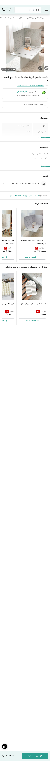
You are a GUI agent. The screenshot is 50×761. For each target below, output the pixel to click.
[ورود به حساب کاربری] (10, 9)
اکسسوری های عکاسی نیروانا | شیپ (37, 18)
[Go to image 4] (8, 69)
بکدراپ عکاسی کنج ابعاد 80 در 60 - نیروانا (24, 195)
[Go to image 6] (5, 69)
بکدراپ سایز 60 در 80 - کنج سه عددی (30, 85)
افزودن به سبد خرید (35, 756)
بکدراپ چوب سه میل (16, 18)
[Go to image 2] (11, 69)
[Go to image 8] (2, 69)
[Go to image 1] (14, 69)
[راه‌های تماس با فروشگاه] (4, 746)
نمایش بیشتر (45, 137)
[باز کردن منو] (46, 10)
